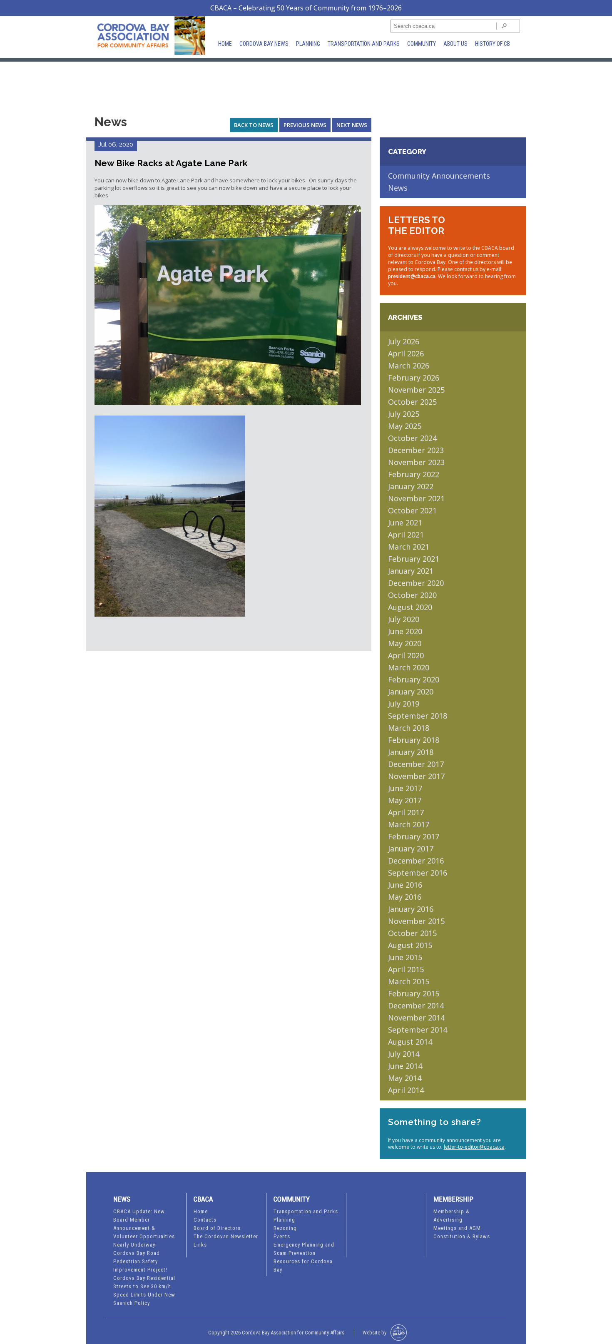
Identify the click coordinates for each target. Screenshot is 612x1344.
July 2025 (403, 414)
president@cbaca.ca (411, 276)
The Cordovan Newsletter (226, 1236)
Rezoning (285, 1228)
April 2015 (406, 969)
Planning (308, 43)
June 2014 (405, 1066)
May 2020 (404, 643)
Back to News (254, 125)
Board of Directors (217, 1228)
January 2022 (410, 486)
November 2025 (416, 390)
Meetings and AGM (457, 1228)
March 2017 (408, 824)
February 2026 (413, 378)
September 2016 (417, 873)
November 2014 (416, 1018)
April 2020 (406, 655)
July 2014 (403, 1054)
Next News (351, 125)
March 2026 (408, 366)
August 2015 (410, 945)
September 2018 (417, 716)
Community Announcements (439, 176)
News (398, 188)
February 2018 (413, 740)
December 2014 (416, 1005)
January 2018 (410, 752)
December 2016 (416, 861)
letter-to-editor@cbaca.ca (474, 1146)
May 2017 (404, 800)
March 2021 (408, 547)
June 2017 (405, 788)
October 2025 (412, 402)
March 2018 (408, 728)
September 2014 (417, 1030)
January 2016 (410, 909)
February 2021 (413, 559)
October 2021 (412, 510)
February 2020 (413, 679)
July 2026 (403, 341)
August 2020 (410, 607)
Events (282, 1236)
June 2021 (405, 523)
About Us (455, 43)
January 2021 (410, 571)
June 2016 (405, 885)
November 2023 (416, 462)
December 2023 (416, 450)
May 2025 (404, 426)
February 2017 (413, 836)
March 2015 (408, 981)
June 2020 (405, 631)
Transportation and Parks (364, 43)
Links (200, 1245)
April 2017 (406, 812)
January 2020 (410, 692)
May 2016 (404, 897)
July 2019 (403, 704)
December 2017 (416, 764)
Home (225, 43)
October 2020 (412, 595)
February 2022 (413, 474)
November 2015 (416, 921)
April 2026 (406, 353)
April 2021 (406, 535)
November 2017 (416, 776)
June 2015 (405, 957)
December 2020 (416, 583)
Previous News (305, 125)
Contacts (205, 1220)
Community (421, 43)
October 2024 (412, 438)
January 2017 (410, 849)
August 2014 (410, 1042)
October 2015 (412, 933)
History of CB (492, 43)
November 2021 (416, 498)
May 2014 (404, 1078)
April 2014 (406, 1090)
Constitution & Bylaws (461, 1236)
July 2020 (403, 619)
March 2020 (408, 667)
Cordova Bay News (264, 43)
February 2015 (413, 993)
